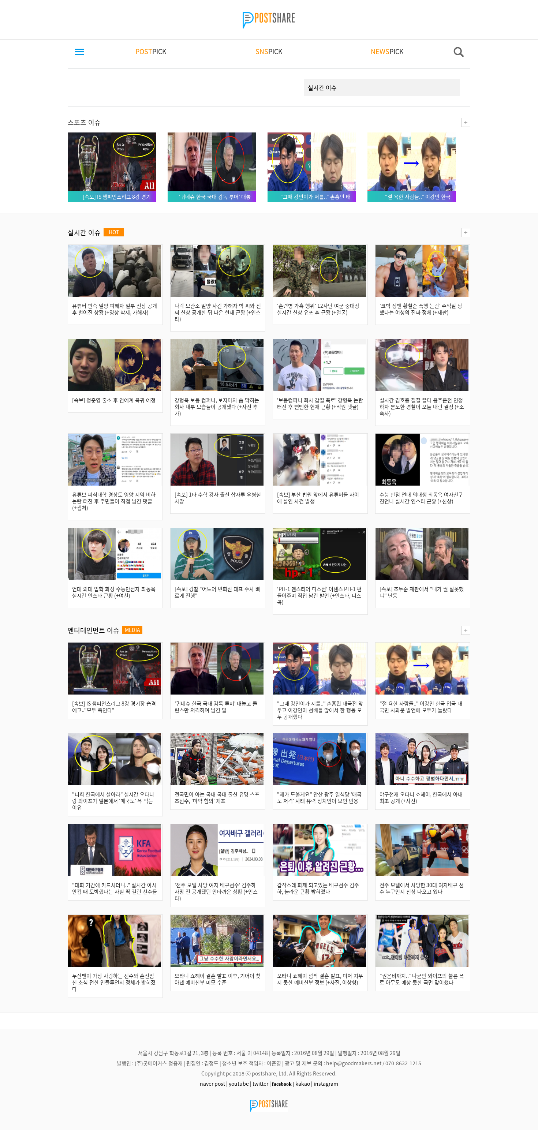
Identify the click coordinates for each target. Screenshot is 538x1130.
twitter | (262, 1083)
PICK (151, 51)
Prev (85, 79)
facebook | (283, 1083)
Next (285, 79)
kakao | (304, 1083)
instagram (326, 1083)
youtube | (240, 1083)
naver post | (214, 1083)
